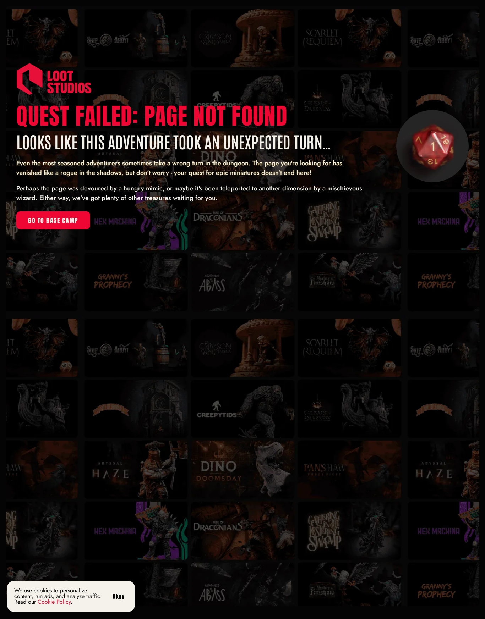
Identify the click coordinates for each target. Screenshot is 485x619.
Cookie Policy (54, 602)
